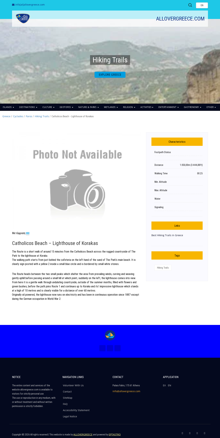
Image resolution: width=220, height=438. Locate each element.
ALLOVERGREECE (82, 434)
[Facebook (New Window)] (102, 348)
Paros (29, 116)
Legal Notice (70, 416)
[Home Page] (110, 335)
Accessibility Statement (76, 410)
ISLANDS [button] (7, 107)
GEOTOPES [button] (66, 107)
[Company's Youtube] (204, 434)
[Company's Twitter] (189, 434)
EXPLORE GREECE (110, 75)
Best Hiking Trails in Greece (167, 235)
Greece (6, 116)
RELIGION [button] (128, 107)
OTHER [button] (210, 107)
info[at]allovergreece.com (30, 4)
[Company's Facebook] (182, 434)
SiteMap (67, 397)
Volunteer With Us (73, 385)
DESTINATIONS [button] (27, 107)
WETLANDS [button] (110, 107)
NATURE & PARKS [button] (87, 107)
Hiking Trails (42, 116)
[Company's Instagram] (197, 434)
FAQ (65, 404)
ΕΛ (164, 385)
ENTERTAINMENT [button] (167, 107)
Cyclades (18, 116)
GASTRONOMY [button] (192, 107)
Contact (67, 391)
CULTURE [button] (47, 107)
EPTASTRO (115, 434)
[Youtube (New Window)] (117, 348)
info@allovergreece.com (126, 391)
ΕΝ (169, 385)
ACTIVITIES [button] (146, 107)
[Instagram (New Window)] (110, 348)
